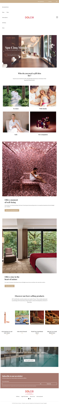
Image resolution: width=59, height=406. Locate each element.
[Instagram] (30, 398)
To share (16, 109)
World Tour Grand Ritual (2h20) (37, 332)
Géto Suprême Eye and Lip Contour (7, 332)
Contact (50, 1)
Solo (16, 134)
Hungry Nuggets (43, 403)
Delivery (17, 396)
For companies (43, 134)
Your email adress (5, 381)
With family (43, 109)
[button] (3, 51)
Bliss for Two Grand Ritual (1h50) (52, 332)
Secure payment (40, 396)
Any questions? (41, 1)
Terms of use (32, 396)
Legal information (24, 396)
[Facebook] (28, 398)
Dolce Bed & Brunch (22, 331)
